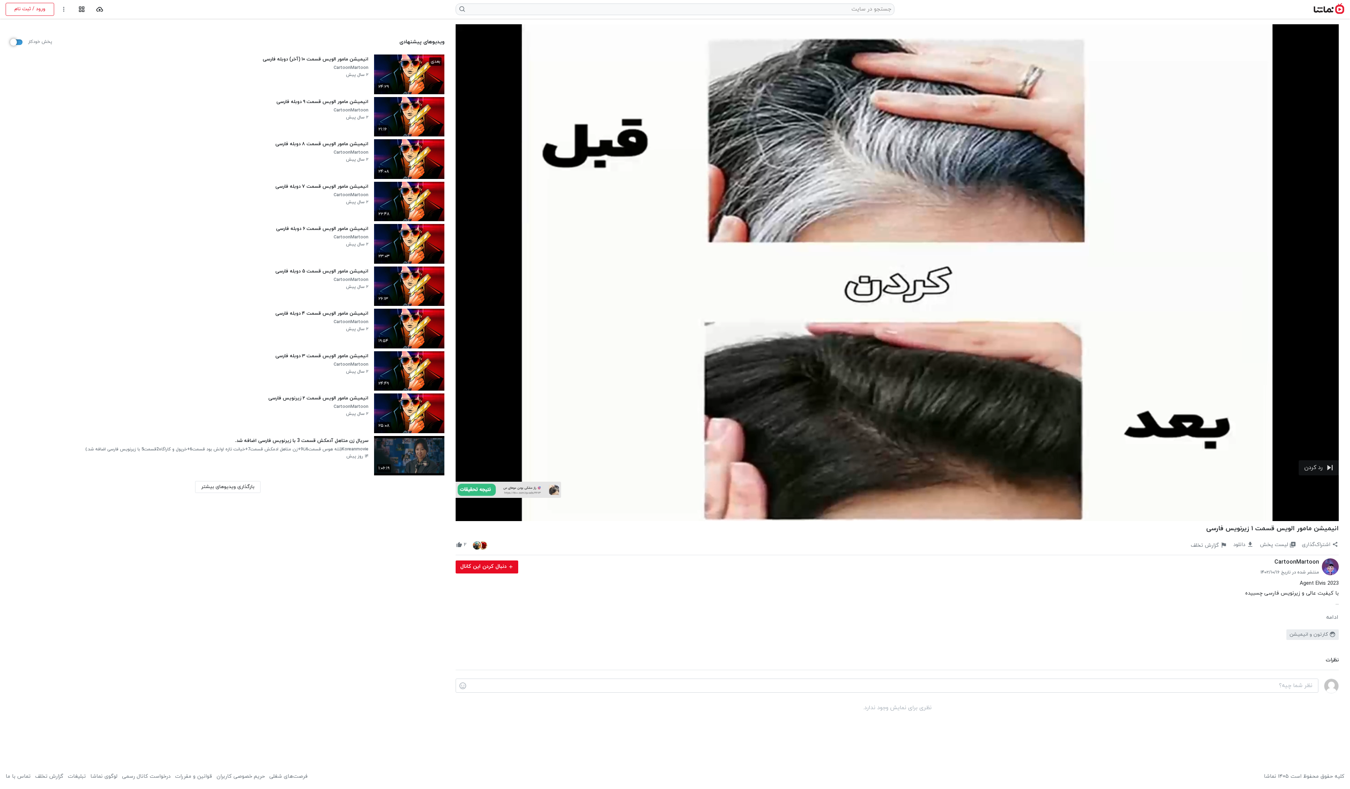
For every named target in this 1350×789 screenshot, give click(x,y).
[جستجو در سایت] (462, 9)
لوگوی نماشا (103, 776)
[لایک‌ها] (480, 545)
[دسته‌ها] (81, 9)
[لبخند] (463, 686)
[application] (897, 272)
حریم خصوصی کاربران (241, 776)
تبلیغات (77, 776)
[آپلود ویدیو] (99, 9)
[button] (1319, 467)
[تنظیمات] (64, 9)
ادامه (1332, 617)
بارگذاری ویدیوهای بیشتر (228, 486)
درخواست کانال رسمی (146, 776)
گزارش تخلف (49, 776)
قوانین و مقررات (193, 776)
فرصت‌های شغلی (288, 776)
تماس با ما (18, 776)
